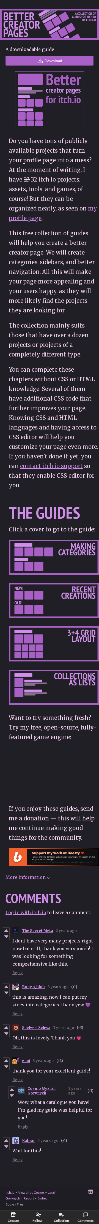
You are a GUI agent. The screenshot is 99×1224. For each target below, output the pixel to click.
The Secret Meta (37, 930)
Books (10, 1204)
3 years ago (58, 987)
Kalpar (28, 1140)
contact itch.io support (51, 466)
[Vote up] (6, 931)
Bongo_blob (33, 987)
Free (20, 1204)
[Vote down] (6, 937)
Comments (86, 1220)
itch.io (10, 1192)
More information (26, 877)
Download (53, 60)
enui (26, 1060)
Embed (42, 1198)
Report (29, 1198)
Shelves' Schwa (36, 1027)
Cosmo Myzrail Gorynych (42, 1091)
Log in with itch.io (26, 912)
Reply (17, 973)
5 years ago (48, 1140)
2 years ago (66, 930)
